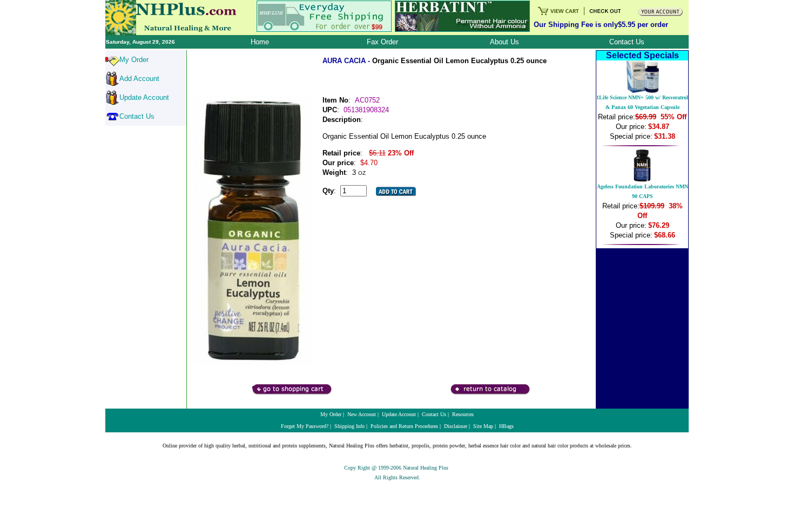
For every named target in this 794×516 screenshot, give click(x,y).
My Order (134, 60)
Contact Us (136, 116)
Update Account (144, 97)
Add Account (139, 78)
